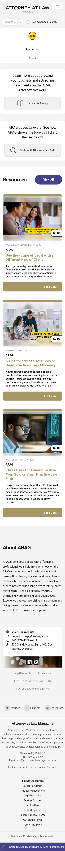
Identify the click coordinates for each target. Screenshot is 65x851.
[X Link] (36, 662)
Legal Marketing (32, 795)
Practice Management (32, 790)
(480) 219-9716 (36, 753)
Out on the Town (32, 819)
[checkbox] (28, 22)
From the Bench (32, 805)
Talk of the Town (32, 824)
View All (48, 179)
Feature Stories (32, 800)
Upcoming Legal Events (33, 815)
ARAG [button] (9, 249)
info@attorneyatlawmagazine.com (36, 760)
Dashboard (58, 846)
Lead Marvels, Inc (30, 846)
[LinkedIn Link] (29, 662)
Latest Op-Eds (32, 810)
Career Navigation (32, 785)
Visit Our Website (23, 632)
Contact (51, 767)
